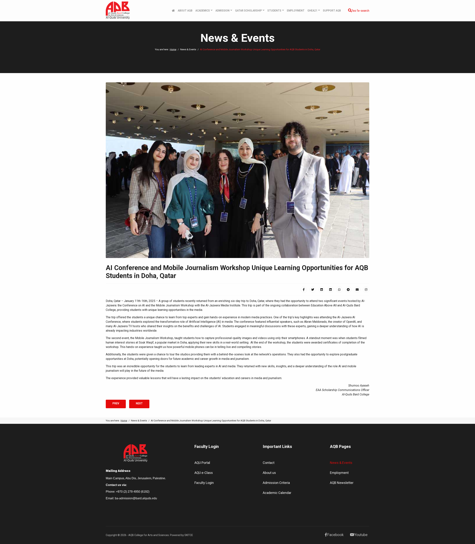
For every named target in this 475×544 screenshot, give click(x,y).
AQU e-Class (203, 473)
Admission (222, 10)
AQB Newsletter (341, 483)
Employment (295, 10)
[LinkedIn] (321, 289)
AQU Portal (202, 463)
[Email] (357, 289)
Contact (268, 463)
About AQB (185, 10)
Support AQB (332, 10)
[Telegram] (348, 289)
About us (269, 473)
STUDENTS (274, 10)
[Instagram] (366, 289)
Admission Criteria (276, 483)
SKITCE (188, 535)
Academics (202, 10)
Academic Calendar (277, 493)
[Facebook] (304, 289)
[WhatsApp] (339, 289)
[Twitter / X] (312, 289)
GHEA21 (312, 10)
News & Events (341, 463)
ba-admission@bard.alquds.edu (136, 498)
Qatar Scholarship (248, 10)
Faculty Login (204, 483)
